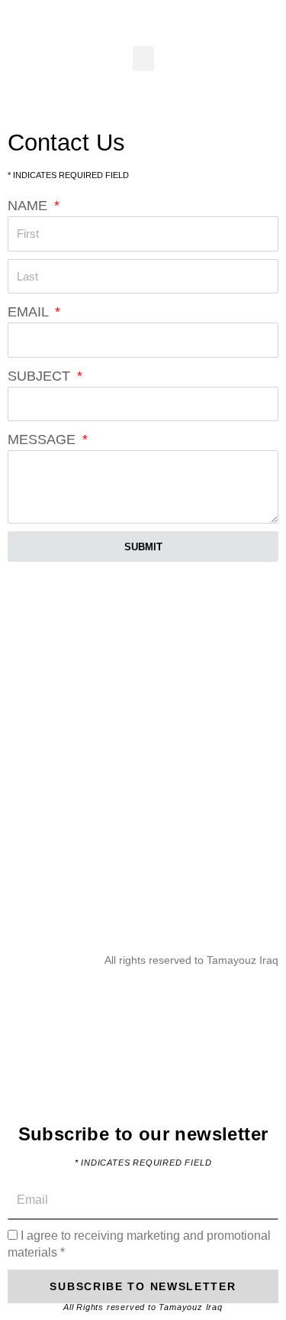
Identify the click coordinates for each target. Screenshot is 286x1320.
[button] (143, 58)
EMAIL (30, 311)
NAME (29, 205)
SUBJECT (41, 376)
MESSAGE (43, 439)
